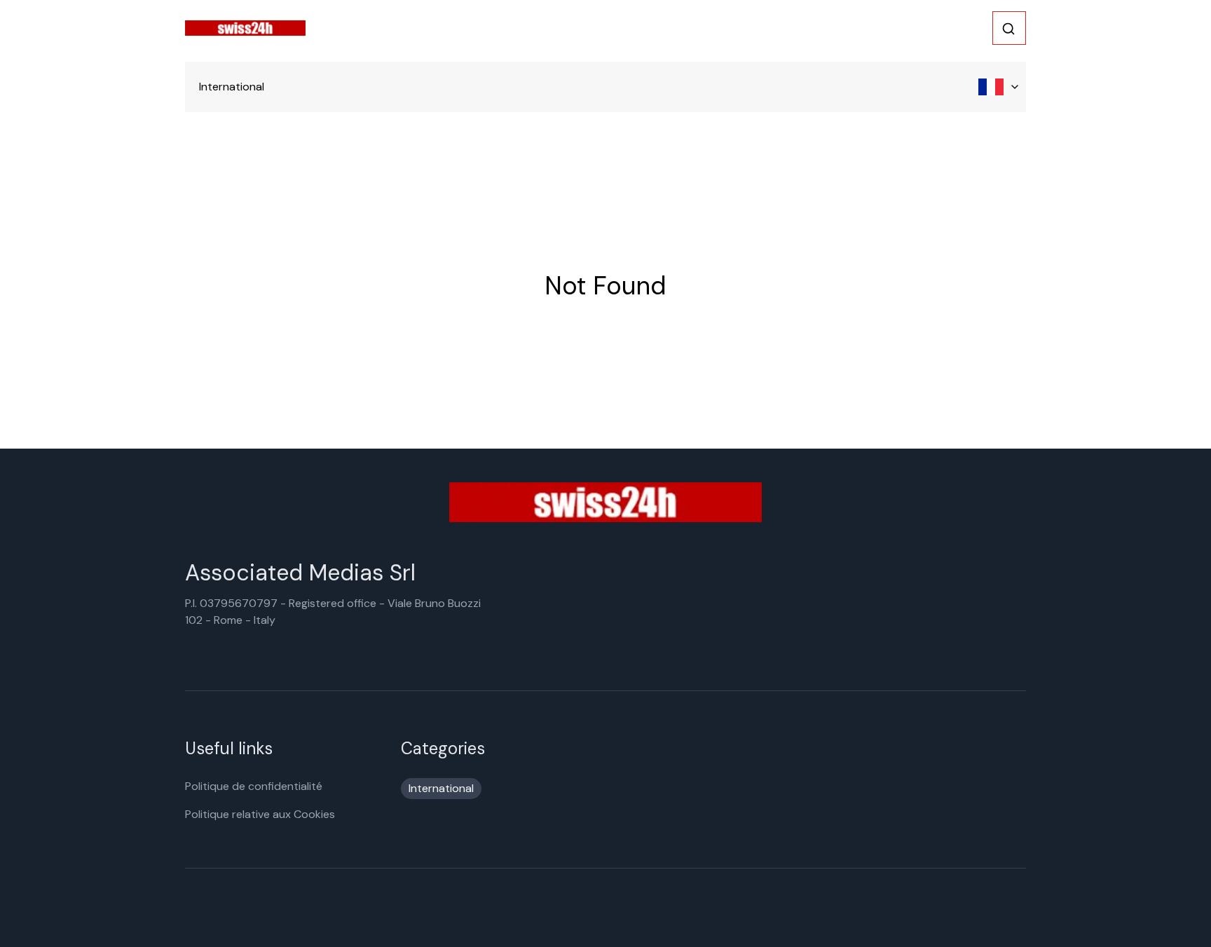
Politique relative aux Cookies (260, 814)
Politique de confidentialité (253, 786)
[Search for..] (1008, 29)
